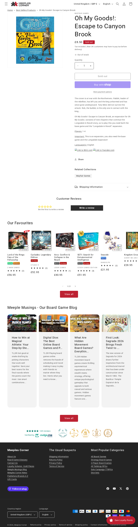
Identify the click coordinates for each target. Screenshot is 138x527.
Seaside (105, 255)
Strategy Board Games (101, 460)
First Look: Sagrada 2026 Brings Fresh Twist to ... (115, 343)
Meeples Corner (20, 525)
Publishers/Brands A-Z (17, 476)
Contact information (99, 525)
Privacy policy (50, 525)
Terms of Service (56, 466)
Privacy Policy (55, 463)
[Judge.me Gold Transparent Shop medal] (74, 433)
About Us (11, 456)
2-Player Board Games (101, 463)
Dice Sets (95, 473)
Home (10, 10)
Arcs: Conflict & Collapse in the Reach (62, 257)
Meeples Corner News (17, 473)
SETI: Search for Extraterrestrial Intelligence (85, 257)
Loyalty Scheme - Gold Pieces (20, 466)
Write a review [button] (86, 208)
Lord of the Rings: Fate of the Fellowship (16, 257)
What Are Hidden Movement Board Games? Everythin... (84, 344)
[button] (6, 4)
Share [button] (81, 159)
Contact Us (12, 463)
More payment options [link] (102, 92)
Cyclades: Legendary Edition (41, 256)
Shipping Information (59, 456)
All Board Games (98, 456)
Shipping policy (81, 525)
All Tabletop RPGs (99, 466)
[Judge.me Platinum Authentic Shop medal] (62, 433)
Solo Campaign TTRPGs (102, 469)
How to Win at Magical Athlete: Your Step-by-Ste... (21, 343)
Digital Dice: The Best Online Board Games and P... (52, 343)
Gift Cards (12, 479)
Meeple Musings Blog (17, 469)
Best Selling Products (26, 10)
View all (69, 294)
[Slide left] (63, 286)
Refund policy (36, 525)
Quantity (78, 60)
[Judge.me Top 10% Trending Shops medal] (108, 433)
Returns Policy (55, 460)
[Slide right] (75, 286)
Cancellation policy (118, 525)
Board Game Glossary (17, 460)
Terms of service (65, 525)
